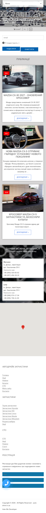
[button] (23, 327)
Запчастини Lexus (9, 413)
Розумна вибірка (8, 422)
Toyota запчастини (9, 406)
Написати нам (9, 270)
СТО (4, 386)
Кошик (18, 29)
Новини (5, 380)
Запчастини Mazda (9, 416)
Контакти (5, 391)
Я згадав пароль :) (12, 43)
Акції (4, 378)
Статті (4, 447)
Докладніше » (23, 118)
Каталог (5, 383)
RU (25, 29)
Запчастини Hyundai (10, 408)
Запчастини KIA (8, 411)
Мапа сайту (6, 388)
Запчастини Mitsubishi (10, 419)
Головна (5, 22)
